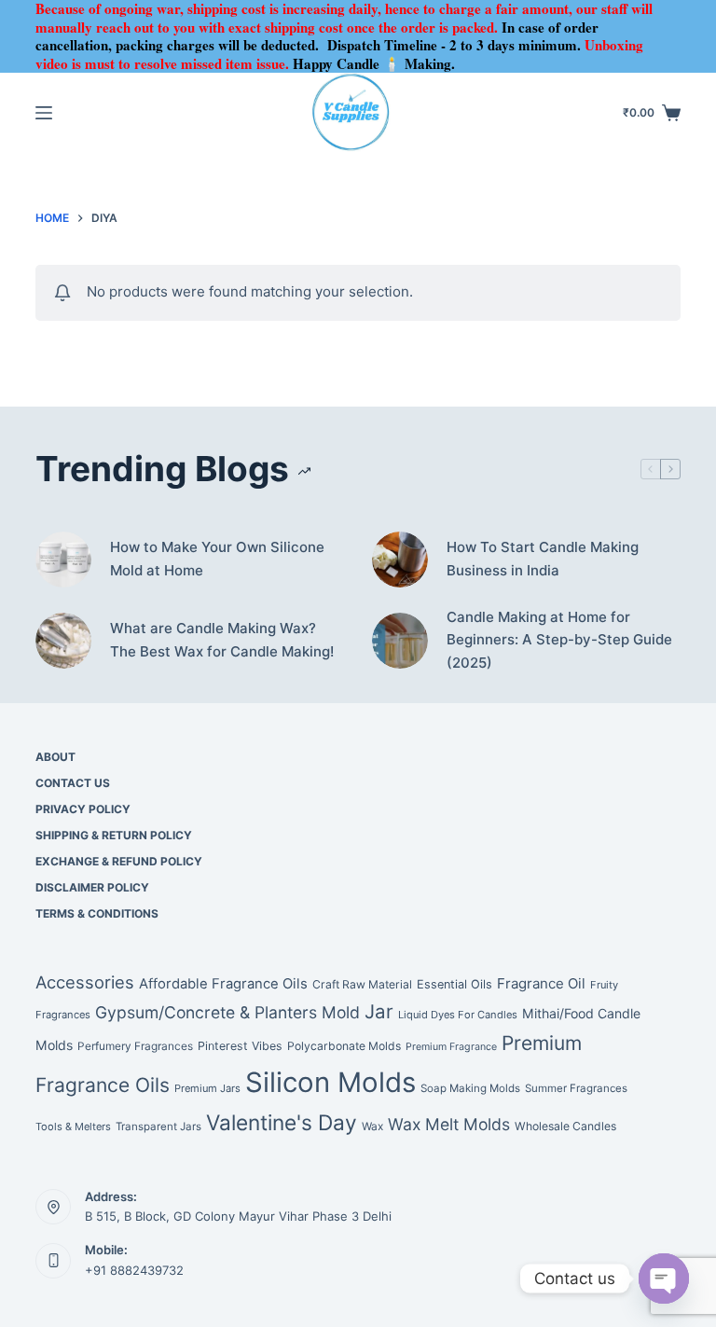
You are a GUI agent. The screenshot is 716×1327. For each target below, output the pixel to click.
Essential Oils (454, 984)
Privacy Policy (83, 809)
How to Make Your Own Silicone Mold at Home (217, 558)
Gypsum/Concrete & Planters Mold (227, 1012)
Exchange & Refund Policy (118, 861)
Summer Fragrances (576, 1088)
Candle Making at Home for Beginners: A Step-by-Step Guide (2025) (559, 640)
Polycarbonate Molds (344, 1046)
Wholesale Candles (565, 1126)
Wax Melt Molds (449, 1124)
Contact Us (72, 783)
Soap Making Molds (470, 1088)
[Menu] (43, 112)
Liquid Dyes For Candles (457, 1014)
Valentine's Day (281, 1122)
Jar (379, 1011)
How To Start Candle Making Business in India (543, 558)
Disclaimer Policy (92, 887)
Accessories (84, 982)
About (55, 757)
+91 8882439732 (134, 1270)
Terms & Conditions (96, 913)
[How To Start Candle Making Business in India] (400, 559)
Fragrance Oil (541, 983)
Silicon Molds (330, 1082)
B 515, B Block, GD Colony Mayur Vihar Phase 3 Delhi (238, 1216)
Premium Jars (207, 1088)
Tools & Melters (73, 1126)
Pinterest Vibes (240, 1046)
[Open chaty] (664, 1278)
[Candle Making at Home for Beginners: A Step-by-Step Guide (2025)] (400, 641)
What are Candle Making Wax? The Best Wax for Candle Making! (222, 639)
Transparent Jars (158, 1126)
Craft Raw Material (362, 984)
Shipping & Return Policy (113, 835)
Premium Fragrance (451, 1047)
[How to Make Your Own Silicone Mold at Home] (63, 559)
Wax (372, 1126)
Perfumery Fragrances (135, 1046)
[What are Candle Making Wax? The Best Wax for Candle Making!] (63, 641)
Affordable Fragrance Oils (223, 983)
